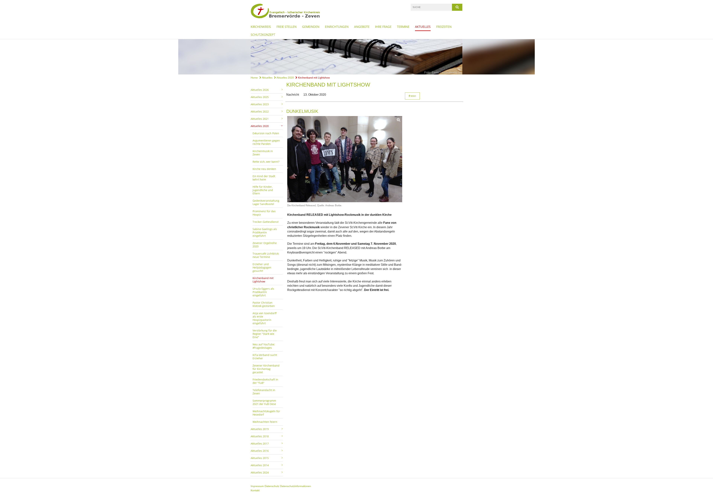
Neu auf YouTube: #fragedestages (264, 346)
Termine (403, 27)
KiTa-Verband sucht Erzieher (265, 356)
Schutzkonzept (263, 35)
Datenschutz (272, 486)
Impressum (257, 486)
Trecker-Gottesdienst (266, 222)
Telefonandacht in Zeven (264, 391)
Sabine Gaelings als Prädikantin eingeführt (265, 232)
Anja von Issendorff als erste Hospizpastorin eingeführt (265, 318)
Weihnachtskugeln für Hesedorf (266, 412)
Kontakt (255, 490)
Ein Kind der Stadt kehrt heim (264, 177)
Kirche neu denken (264, 169)
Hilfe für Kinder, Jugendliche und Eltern (263, 190)
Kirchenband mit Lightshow (313, 77)
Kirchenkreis (261, 27)
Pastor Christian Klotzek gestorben (264, 304)
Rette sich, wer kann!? (266, 161)
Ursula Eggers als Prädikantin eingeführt (263, 292)
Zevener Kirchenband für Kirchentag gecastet (266, 369)
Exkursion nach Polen (266, 133)
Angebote (361, 27)
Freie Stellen (286, 27)
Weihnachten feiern (265, 422)
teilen (413, 96)
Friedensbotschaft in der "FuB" (265, 381)
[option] (356, 56)
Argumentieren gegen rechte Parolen (266, 142)
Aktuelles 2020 (285, 77)
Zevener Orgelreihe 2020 (265, 244)
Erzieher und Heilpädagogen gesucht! (262, 267)
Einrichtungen (337, 27)
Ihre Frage (383, 27)
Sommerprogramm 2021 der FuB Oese (264, 402)
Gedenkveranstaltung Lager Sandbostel (266, 202)
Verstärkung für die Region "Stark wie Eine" (265, 334)
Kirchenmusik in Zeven (263, 152)
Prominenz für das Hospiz (264, 212)
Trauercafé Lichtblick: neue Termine (266, 255)
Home (254, 77)
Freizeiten (444, 27)
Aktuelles (423, 27)
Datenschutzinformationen (295, 486)
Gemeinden (310, 27)
